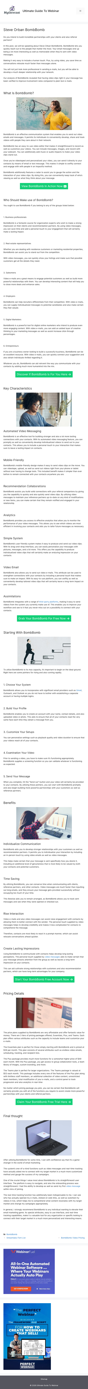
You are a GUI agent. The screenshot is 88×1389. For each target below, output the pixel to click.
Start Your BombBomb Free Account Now (42, 979)
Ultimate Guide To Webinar (41, 11)
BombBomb (12, 1234)
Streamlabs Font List (16, 1238)
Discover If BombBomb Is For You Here (42, 374)
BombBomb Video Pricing (73, 1238)
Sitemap (44, 1379)
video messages (52, 957)
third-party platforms (48, 602)
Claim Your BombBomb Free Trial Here (42, 1102)
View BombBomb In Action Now (42, 186)
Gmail (79, 690)
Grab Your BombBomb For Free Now (42, 618)
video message (73, 1186)
